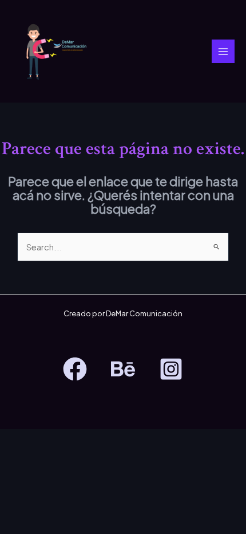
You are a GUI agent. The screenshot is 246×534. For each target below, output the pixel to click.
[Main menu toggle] (223, 51)
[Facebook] (75, 369)
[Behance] (123, 369)
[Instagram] (171, 369)
